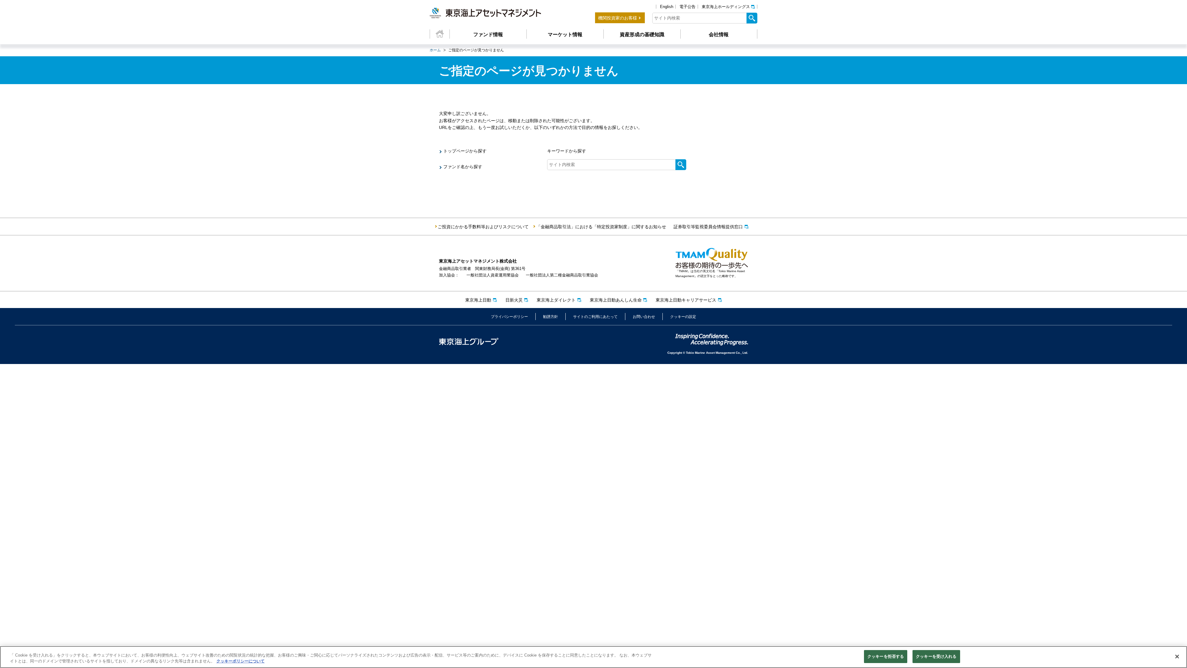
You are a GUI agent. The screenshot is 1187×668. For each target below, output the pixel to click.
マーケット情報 (565, 34)
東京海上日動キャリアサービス (686, 300)
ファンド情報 (488, 34)
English (666, 6)
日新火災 (514, 300)
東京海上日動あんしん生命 (616, 300)
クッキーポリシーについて (240, 661)
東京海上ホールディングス (726, 6)
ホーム (435, 50)
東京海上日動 (478, 300)
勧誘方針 (550, 317)
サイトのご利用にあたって (595, 317)
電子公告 (687, 6)
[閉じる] (1177, 656)
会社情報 (719, 34)
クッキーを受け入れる (936, 656)
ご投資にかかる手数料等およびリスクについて (483, 226)
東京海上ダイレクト (556, 300)
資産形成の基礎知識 (642, 34)
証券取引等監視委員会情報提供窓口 (708, 226)
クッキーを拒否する (885, 656)
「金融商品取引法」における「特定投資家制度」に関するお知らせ (601, 226)
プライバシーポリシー (509, 317)
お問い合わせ (644, 317)
